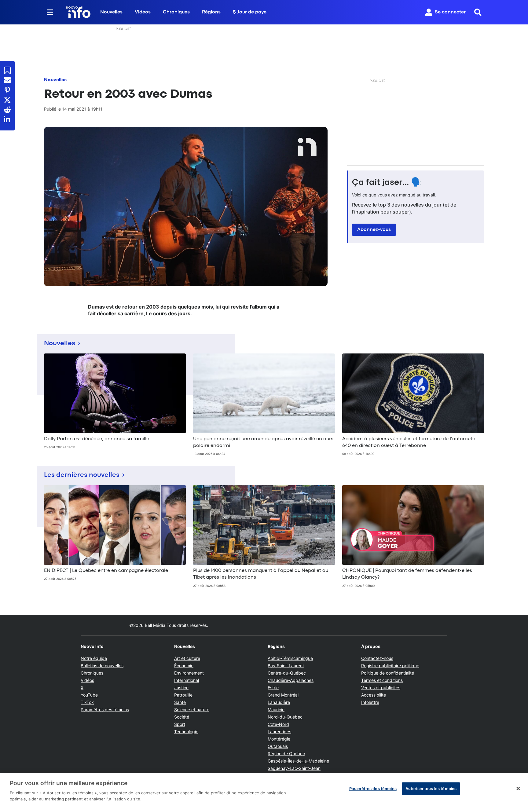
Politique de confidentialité (387, 672)
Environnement (189, 672)
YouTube (89, 694)
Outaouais (278, 746)
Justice (181, 687)
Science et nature (191, 709)
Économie (183, 665)
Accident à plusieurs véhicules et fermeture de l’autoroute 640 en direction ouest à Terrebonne (408, 442)
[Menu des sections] (50, 12)
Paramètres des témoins (105, 709)
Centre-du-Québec (287, 672)
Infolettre (370, 702)
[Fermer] (518, 788)
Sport (179, 724)
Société (181, 716)
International (186, 680)
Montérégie (279, 738)
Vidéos (143, 12)
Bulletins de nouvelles (102, 665)
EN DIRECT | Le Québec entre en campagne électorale (106, 571)
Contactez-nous (377, 658)
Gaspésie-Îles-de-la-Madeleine (298, 760)
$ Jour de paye (249, 12)
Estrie (273, 687)
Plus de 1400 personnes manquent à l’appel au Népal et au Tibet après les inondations (260, 574)
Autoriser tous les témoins (431, 788)
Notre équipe (94, 658)
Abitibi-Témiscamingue (290, 658)
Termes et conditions (382, 680)
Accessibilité (373, 694)
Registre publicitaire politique (390, 665)
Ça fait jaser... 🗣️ (387, 182)
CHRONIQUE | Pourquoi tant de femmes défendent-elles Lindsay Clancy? (407, 574)
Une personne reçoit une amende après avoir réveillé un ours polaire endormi (263, 442)
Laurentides (279, 731)
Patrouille (183, 694)
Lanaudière (279, 702)
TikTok (87, 702)
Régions (211, 12)
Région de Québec (286, 753)
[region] (264, 789)
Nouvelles (111, 12)
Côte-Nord (278, 724)
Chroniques (176, 12)
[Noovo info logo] (78, 12)
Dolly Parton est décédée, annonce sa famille (96, 439)
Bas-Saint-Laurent (286, 665)
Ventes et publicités (380, 687)
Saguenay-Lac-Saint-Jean (294, 768)
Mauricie (276, 709)
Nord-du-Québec (285, 716)
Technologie (186, 731)
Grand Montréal (283, 694)
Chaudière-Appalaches (291, 680)
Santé (180, 702)
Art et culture (187, 658)
